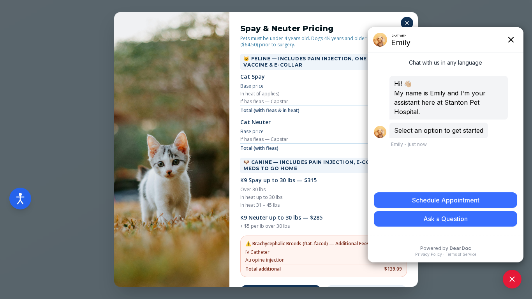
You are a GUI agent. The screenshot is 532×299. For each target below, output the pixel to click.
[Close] (407, 23)
